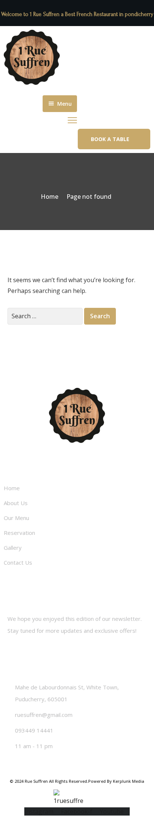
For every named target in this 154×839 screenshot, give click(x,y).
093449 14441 (34, 730)
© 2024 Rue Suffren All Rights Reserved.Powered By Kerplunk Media (77, 781)
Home (49, 196)
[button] (114, 139)
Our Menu (16, 517)
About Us (16, 503)
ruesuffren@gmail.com (44, 714)
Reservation (19, 532)
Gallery (13, 547)
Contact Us (18, 562)
